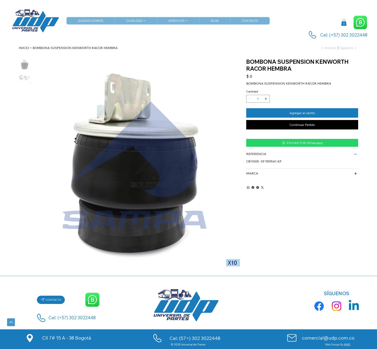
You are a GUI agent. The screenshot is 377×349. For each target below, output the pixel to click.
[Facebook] (253, 187)
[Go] (11, 322)
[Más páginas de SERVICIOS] (187, 21)
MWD (347, 344)
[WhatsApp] (248, 187)
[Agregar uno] (266, 99)
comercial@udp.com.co (328, 338)
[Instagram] (336, 306)
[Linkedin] (354, 306)
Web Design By (334, 344)
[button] (344, 22)
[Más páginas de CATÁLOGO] (145, 21)
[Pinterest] (258, 187)
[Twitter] (262, 187)
